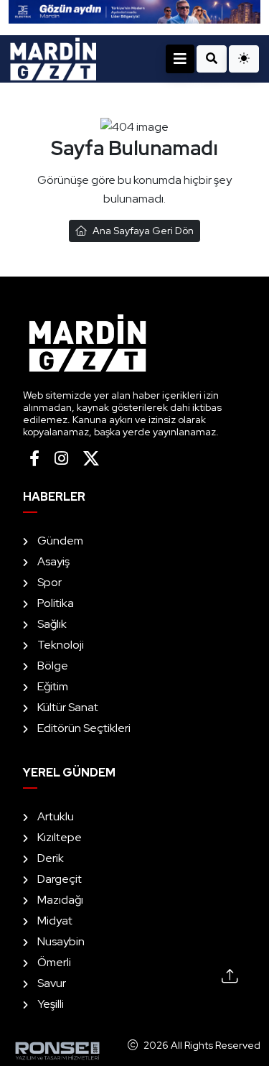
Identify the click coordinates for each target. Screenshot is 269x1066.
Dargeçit (59, 879)
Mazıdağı (60, 900)
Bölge (52, 665)
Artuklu (55, 816)
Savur (51, 983)
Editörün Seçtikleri (84, 728)
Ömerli (54, 962)
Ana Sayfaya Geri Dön (143, 230)
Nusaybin (61, 941)
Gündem (60, 540)
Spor (49, 582)
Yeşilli (50, 1004)
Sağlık (52, 624)
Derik (50, 858)
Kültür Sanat (67, 707)
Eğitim (52, 686)
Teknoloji (60, 645)
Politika (55, 603)
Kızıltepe (59, 837)
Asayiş (53, 561)
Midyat (54, 920)
